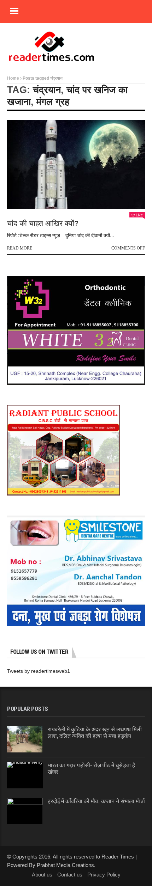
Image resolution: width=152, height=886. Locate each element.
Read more (19, 248)
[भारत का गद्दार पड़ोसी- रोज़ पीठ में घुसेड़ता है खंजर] (25, 775)
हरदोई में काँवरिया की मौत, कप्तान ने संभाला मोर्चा (96, 801)
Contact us (69, 875)
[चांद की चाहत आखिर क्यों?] (76, 164)
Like (139, 215)
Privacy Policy (104, 875)
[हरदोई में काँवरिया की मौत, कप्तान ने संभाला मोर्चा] (24, 811)
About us (42, 875)
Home (13, 78)
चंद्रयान (47, 90)
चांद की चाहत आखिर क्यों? (42, 223)
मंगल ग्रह (52, 102)
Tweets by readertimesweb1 (38, 671)
